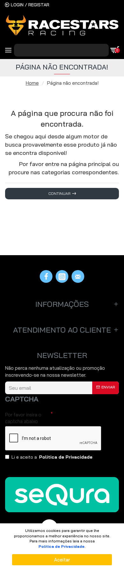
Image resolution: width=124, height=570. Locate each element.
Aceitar (62, 560)
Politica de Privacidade (61, 546)
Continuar (59, 193)
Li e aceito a (52, 457)
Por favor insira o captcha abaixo (23, 418)
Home (32, 83)
